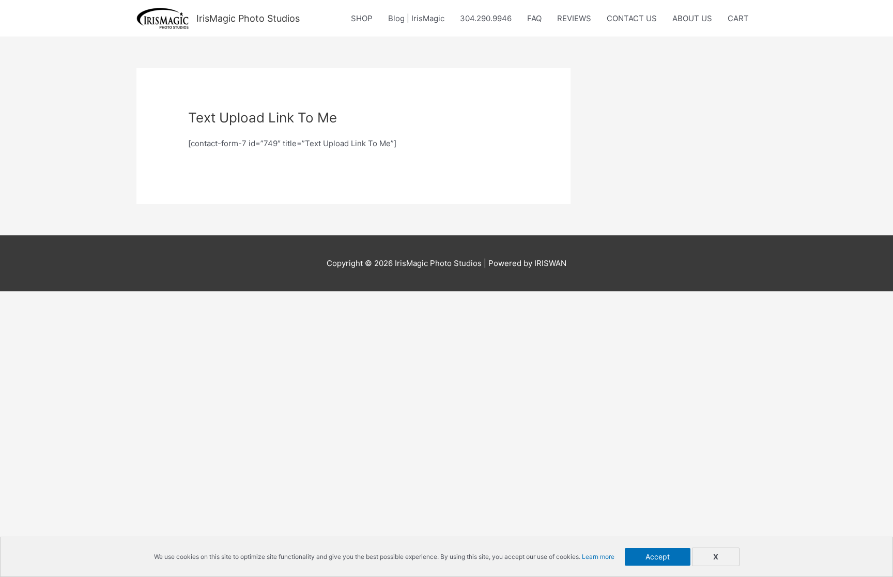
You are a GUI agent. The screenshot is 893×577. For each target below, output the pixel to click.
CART (738, 18)
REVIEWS (574, 18)
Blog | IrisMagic (416, 18)
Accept (657, 556)
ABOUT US (692, 18)
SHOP (362, 18)
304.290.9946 (486, 18)
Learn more (598, 556)
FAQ (534, 18)
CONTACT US (632, 18)
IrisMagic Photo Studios (248, 18)
